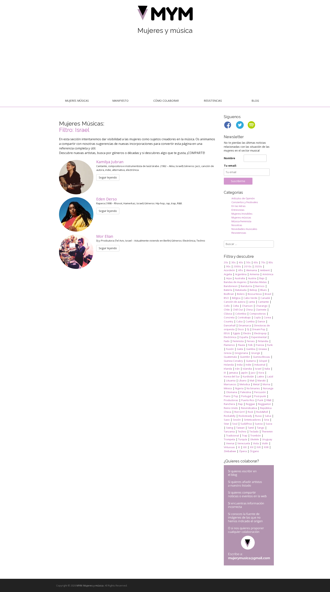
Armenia (254, 274)
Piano (227, 396)
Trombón (255, 435)
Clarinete (261, 309)
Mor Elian (105, 236)
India (240, 364)
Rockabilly (229, 416)
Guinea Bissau (261, 356)
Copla (257, 317)
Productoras (231, 400)
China (249, 309)
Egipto (236, 333)
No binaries (253, 388)
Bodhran (229, 294)
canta (251, 301)
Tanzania (229, 431)
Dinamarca (245, 325)
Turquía (242, 439)
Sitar (226, 423)
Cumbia (250, 321)
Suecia (259, 423)
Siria (266, 419)
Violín (265, 443)
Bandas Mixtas (258, 282)
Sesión (237, 419)
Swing (229, 427)
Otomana (231, 392)
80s (271, 262)
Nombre (229, 158)
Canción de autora (234, 301)
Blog (255, 100)
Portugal (246, 396)
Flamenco (229, 345)
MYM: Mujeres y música (90, 585)
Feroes (251, 341)
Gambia (250, 349)
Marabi (261, 380)
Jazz (253, 372)
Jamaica (233, 372)
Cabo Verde (250, 298)
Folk (250, 345)
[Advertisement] (165, 66)
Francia (260, 345)
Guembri (245, 356)
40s (241, 262)
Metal (256, 384)
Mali (252, 380)
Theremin (267, 431)
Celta (236, 305)
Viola (256, 443)
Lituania (230, 380)
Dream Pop (258, 329)
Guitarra (251, 360)
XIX (245, 447)
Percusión (260, 392)
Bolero (241, 294)
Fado (227, 341)
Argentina (241, 274)
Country (228, 321)
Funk (270, 345)
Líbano (243, 380)
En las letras (238, 206)
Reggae (250, 404)
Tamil (251, 427)
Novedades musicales (244, 229)
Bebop (253, 290)
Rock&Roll (262, 412)
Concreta (229, 317)
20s (226, 262)
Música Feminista (241, 221)
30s (233, 262)
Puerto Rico (247, 400)
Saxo (227, 419)
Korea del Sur (232, 376)
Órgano (254, 451)
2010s (248, 266)
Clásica (228, 313)
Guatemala (230, 356)
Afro (240, 270)
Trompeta (229, 439)
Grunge (255, 353)
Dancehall (229, 325)
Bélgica (236, 298)
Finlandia (263, 341)
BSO (226, 298)
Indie (248, 364)
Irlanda (228, 368)
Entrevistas (237, 210)
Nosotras (236, 225)
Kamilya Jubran (110, 161)
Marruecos (230, 384)
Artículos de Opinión (243, 198)
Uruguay (267, 439)
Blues (263, 290)
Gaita (240, 349)
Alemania (251, 270)
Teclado (254, 431)
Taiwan (240, 427)
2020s (258, 266)
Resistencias (213, 100)
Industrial (259, 364)
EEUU (227, 333)
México (228, 388)
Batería (228, 290)
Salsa (268, 416)
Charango (262, 305)
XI (239, 447)
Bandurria (246, 286)
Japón (244, 372)
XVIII (266, 447)
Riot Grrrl (239, 412)
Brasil (268, 294)
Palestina (245, 392)
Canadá (265, 298)
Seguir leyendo (108, 177)
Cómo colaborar (166, 100)
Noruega (268, 388)
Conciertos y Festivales (244, 202)
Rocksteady (245, 416)
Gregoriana (241, 353)
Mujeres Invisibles (241, 213)
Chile (227, 309)
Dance (261, 321)
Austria (252, 278)
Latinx (260, 376)
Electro (247, 333)
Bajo (261, 278)
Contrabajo (244, 317)
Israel (258, 368)
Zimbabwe (230, 451)
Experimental (259, 337)
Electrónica (230, 337)
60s (256, 262)
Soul (234, 423)
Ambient (265, 270)
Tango (260, 427)
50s (248, 262)
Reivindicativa (249, 408)
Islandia (247, 368)
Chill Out (238, 309)
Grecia (227, 353)
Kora (261, 372)
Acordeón (229, 270)
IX (225, 372)
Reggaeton (264, 404)
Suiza (269, 423)
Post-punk (260, 396)
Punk (260, 400)
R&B (268, 400)
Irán (237, 368)
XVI (251, 447)
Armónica (267, 274)
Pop (236, 396)
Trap (244, 435)
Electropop (260, 333)
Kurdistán (248, 376)
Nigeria (239, 388)
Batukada (241, 290)
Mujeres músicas (77, 100)
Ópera (243, 451)
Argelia (228, 274)
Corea (267, 317)
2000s (237, 266)
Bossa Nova (255, 294)
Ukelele (254, 439)
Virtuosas (229, 447)
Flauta (241, 345)
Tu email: (230, 165)
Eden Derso (107, 199)
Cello (227, 305)
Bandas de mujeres (235, 282)
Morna (266, 384)
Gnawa (262, 349)
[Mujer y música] (165, 14)
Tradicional (232, 435)
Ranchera (229, 404)
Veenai (230, 443)
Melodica (244, 384)
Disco (241, 329)
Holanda (229, 364)
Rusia (258, 416)
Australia (240, 278)
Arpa (229, 278)
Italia (267, 368)
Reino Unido (231, 408)
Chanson (247, 305)
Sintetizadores (252, 419)
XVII (258, 447)
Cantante (263, 301)
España (243, 337)
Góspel (263, 360)
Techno (242, 431)
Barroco (259, 286)
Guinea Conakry (233, 360)
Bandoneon (231, 286)
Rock (250, 412)
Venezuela (243, 443)
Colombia (240, 313)
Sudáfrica (246, 423)
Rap (240, 404)
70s (263, 262)
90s (228, 266)
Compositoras (257, 313)
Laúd (270, 376)
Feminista (238, 341)
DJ (248, 329)
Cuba (239, 321)
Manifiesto (120, 100)
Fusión (230, 349)
